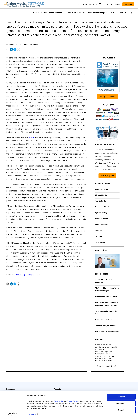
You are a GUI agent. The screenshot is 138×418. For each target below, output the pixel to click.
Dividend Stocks (101, 195)
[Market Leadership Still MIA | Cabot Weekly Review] (107, 261)
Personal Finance (101, 219)
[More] (63, 13)
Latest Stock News (39, 13)
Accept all (121, 396)
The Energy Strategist (25, 275)
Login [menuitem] (117, 4)
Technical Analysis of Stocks (105, 326)
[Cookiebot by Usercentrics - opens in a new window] (13, 414)
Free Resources (55, 13)
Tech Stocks (99, 236)
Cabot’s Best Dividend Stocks (106, 296)
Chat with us (107, 4)
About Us (122, 13)
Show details (31, 414)
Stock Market (100, 230)
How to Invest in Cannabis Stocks (107, 331)
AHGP (31, 137)
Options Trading (101, 213)
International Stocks (102, 207)
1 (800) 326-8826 (89, 4)
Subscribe (128, 4)
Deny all (121, 410)
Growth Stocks (100, 201)
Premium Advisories (74, 13)
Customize (120, 403)
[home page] (24, 4)
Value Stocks (100, 242)
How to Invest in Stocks (103, 320)
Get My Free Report (107, 97)
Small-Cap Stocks (102, 224)
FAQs (112, 13)
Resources (10, 389)
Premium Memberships (96, 13)
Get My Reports (107, 176)
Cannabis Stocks (101, 189)
